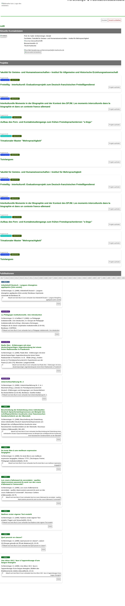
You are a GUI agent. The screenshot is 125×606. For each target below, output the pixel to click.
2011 (31, 278)
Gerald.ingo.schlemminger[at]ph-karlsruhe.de (47, 50)
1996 (104, 278)
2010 (36, 278)
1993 (118, 278)
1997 (99, 278)
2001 (79, 278)
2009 (41, 278)
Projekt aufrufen (114, 87)
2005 (60, 278)
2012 (26, 278)
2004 (65, 278)
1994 (113, 278)
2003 (70, 278)
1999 (89, 278)
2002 (74, 278)
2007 (50, 278)
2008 (45, 278)
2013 (21, 278)
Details (58, 303)
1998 (94, 278)
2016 (7, 278)
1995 (108, 278)
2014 (16, 278)
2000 (84, 278)
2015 (12, 278)
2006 (55, 278)
